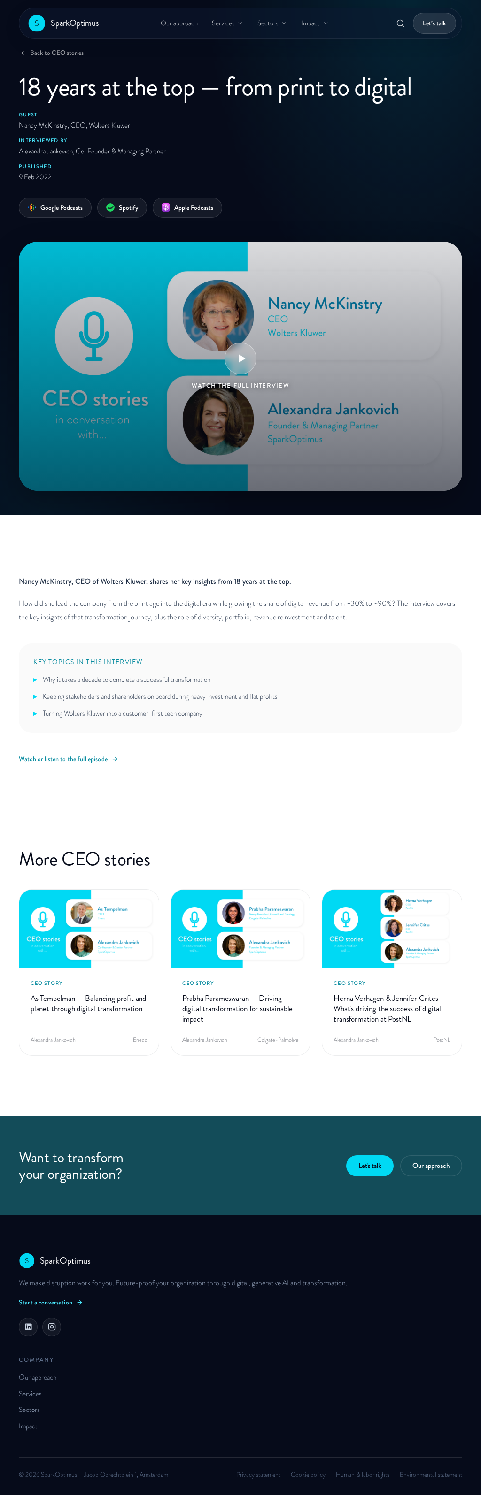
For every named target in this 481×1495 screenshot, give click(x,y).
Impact (310, 23)
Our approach (179, 23)
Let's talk (369, 1165)
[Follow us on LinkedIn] (28, 1327)
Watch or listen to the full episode (63, 758)
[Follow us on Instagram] (51, 1327)
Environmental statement (431, 1474)
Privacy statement (258, 1474)
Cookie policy (308, 1474)
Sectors (267, 23)
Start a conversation (45, 1302)
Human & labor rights (362, 1474)
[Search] (400, 23)
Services (223, 23)
